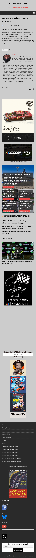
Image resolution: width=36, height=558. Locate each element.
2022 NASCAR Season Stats (10, 455)
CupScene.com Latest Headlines (17, 216)
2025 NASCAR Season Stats (10, 446)
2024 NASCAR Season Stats (10, 449)
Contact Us (5, 425)
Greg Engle (14, 54)
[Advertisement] (18, 331)
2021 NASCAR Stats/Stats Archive (11, 458)
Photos (4, 440)
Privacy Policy (6, 428)
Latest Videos (6, 434)
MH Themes (29, 556)
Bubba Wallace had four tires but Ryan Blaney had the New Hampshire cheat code (10, 205)
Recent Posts (13, 50)
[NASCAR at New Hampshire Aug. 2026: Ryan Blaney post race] (18, 251)
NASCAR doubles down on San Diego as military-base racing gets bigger (17, 179)
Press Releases (6, 437)
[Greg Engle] (7, 61)
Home (3, 431)
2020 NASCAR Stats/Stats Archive (11, 461)
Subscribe (18, 357)
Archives (4, 443)
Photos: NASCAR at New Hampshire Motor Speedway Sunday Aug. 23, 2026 (26, 205)
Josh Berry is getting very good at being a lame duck (25, 194)
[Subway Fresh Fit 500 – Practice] (12, 26)
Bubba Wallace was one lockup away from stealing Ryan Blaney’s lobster (8, 193)
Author (5, 50)
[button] (33, 12)
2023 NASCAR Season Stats (10, 452)
